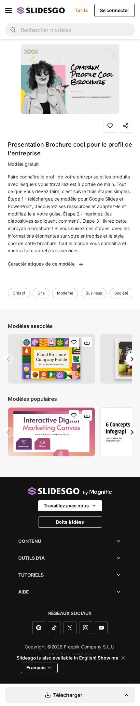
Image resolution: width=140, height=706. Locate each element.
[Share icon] (125, 125)
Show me (108, 657)
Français (36, 667)
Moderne (65, 293)
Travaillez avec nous (66, 505)
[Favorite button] (110, 125)
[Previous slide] (8, 359)
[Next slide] (131, 359)
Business (94, 293)
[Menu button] (8, 10)
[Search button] (13, 29)
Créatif (19, 293)
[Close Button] (123, 658)
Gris (41, 293)
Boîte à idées (70, 522)
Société (121, 293)
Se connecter (114, 10)
